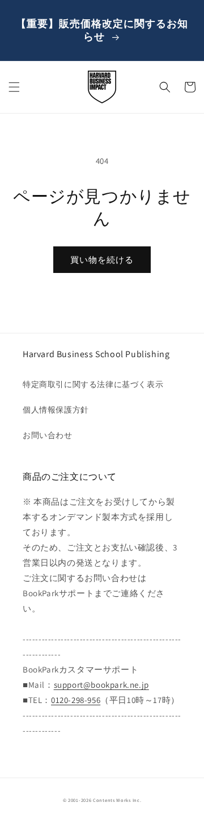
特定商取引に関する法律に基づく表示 (93, 384)
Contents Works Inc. (117, 800)
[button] (14, 87)
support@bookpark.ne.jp (101, 684)
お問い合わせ (48, 435)
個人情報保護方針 (56, 410)
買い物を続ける (102, 259)
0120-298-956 (75, 700)
